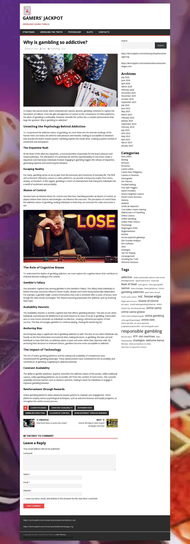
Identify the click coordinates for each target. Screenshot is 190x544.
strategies (139, 340)
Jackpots (125, 203)
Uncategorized (127, 256)
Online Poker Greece (130, 221)
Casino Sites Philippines (131, 172)
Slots (90, 32)
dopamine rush (85, 408)
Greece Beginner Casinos (132, 194)
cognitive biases (38, 408)
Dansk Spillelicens (150, 288)
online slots (148, 319)
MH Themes (61, 534)
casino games (143, 285)
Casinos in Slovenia (130, 175)
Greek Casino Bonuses (131, 197)
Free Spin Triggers (129, 187)
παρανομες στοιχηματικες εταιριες (134, 347)
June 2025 (125, 108)
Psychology (74, 32)
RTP (135, 336)
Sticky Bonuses (126, 341)
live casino (125, 304)
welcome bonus (155, 340)
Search (124, 40)
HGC (140, 296)
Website (27, 490)
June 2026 (125, 80)
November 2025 (128, 96)
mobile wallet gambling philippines (143, 304)
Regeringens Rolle (129, 228)
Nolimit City (125, 308)
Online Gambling (128, 218)
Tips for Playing (128, 253)
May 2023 (125, 136)
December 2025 (128, 92)
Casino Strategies (137, 288)
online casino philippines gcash (132, 316)
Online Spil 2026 (127, 323)
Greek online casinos (129, 297)
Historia (124, 200)
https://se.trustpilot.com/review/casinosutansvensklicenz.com (49, 520)
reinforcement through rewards (91, 413)
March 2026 (126, 86)
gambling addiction (35, 413)
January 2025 (127, 120)
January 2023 (127, 145)
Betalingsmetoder (127, 281)
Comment (27, 453)
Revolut (124, 234)
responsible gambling (141, 331)
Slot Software (127, 243)
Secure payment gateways (133, 237)
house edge (152, 296)
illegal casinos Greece (129, 301)
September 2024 (128, 124)
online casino (153, 308)
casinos (125, 288)
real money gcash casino (150, 326)
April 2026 (125, 83)
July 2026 (125, 77)
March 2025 (126, 114)
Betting (124, 159)
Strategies (28, 32)
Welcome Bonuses (129, 262)
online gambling (154, 315)
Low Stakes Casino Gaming (133, 209)
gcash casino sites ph (152, 292)
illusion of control (60, 413)
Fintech (161, 288)
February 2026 (127, 89)
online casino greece (133, 311)
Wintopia (124, 344)
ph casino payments (141, 323)
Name (26, 474)
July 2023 (125, 130)
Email (26, 482)
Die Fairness (126, 181)
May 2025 (125, 111)
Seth (44, 48)
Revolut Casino (126, 337)
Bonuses (125, 162)
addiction (126, 277)
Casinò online (127, 169)
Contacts (104, 32)
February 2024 (127, 127)
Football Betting (128, 184)
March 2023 (126, 142)
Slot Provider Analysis (131, 240)
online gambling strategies (130, 320)
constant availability (62, 408)
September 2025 (128, 102)
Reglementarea (128, 231)
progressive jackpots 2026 (130, 326)
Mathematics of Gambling (133, 212)
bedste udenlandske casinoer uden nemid (149, 277)
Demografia (126, 178)
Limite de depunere (130, 206)
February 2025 (127, 117)
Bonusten (125, 165)
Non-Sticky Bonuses (138, 308)
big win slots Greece (143, 281)
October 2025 (127, 99)
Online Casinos (128, 215)
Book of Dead (129, 284)
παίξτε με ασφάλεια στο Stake (140, 344)
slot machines (147, 336)
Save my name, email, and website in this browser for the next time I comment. (62, 498)
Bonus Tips (155, 281)
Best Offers (126, 156)
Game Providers (128, 190)
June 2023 (125, 133)
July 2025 (125, 105)
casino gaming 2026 (156, 285)
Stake (158, 337)
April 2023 (125, 139)
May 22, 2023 (32, 48)
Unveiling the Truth (51, 32)
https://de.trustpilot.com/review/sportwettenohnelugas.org (48, 526)
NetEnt (159, 304)
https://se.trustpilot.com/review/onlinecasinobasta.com (48, 537)
